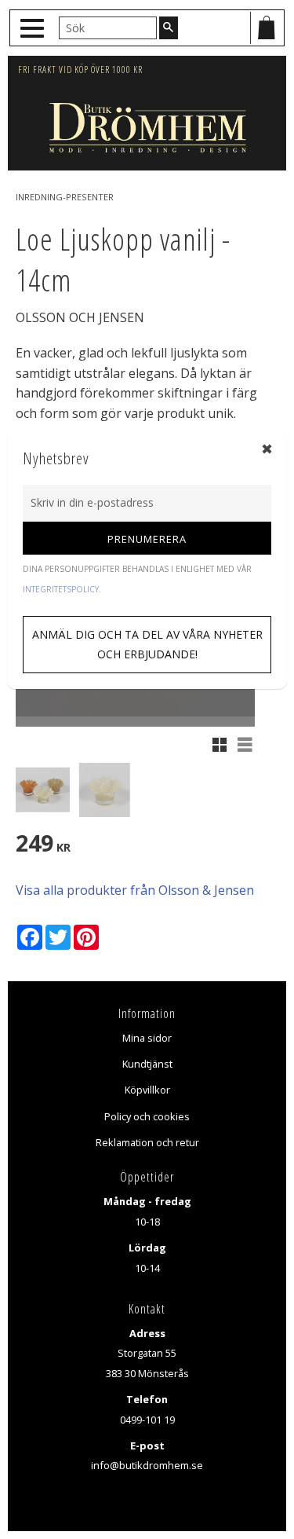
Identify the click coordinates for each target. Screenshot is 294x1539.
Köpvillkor (147, 1090)
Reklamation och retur (147, 1142)
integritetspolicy (61, 589)
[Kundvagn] (266, 28)
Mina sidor (147, 1038)
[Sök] (168, 27)
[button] (34, 28)
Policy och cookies (147, 1116)
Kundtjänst (147, 1064)
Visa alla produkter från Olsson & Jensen (135, 890)
